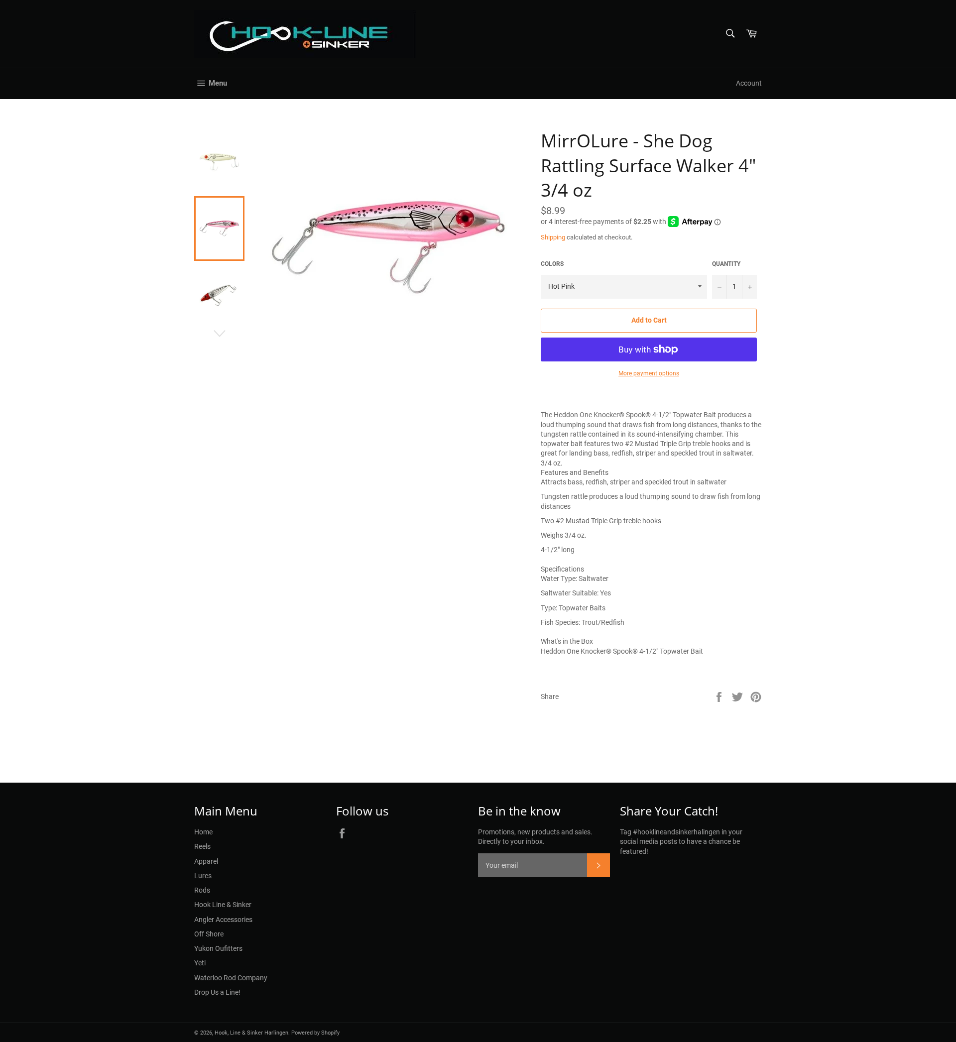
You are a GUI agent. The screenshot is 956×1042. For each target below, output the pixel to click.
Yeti (200, 963)
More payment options (648, 373)
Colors (552, 263)
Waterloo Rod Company (230, 978)
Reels (202, 846)
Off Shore (209, 934)
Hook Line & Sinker (222, 905)
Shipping (553, 237)
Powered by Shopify (315, 1033)
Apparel (206, 861)
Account (749, 83)
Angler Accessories (223, 920)
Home (203, 832)
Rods (202, 890)
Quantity (726, 263)
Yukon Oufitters (218, 948)
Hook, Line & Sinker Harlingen (251, 1033)
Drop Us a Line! (217, 992)
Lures (203, 876)
